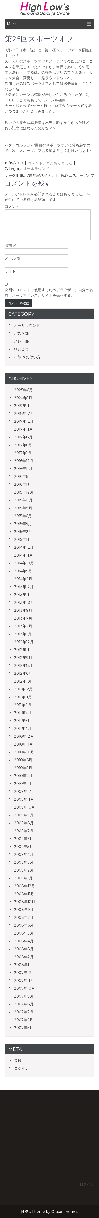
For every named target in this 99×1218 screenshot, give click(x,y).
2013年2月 (23, 626)
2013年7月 (23, 618)
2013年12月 (24, 587)
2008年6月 (23, 925)
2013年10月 (24, 602)
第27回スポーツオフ (77, 175)
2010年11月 (23, 744)
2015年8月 (23, 508)
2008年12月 (24, 886)
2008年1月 (23, 965)
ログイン (21, 1068)
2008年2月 (24, 957)
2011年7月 (22, 713)
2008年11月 (24, 894)
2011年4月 (22, 728)
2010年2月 (23, 776)
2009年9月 (23, 815)
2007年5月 (23, 1028)
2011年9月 (22, 705)
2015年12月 (23, 492)
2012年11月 (23, 650)
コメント (14, 206)
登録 (17, 1060)
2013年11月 (23, 594)
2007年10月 (24, 988)
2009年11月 (24, 799)
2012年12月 (24, 642)
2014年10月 (24, 563)
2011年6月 (22, 720)
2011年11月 (23, 697)
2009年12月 (24, 791)
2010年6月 (23, 760)
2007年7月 (23, 1012)
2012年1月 (22, 681)
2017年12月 (24, 421)
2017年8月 (23, 437)
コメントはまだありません (50, 163)
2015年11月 (23, 500)
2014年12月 (24, 547)
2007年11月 (24, 980)
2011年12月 (23, 689)
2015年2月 (23, 531)
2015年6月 (23, 516)
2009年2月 (23, 870)
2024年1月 (23, 398)
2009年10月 (24, 807)
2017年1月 (22, 453)
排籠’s (49, 9)
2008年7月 (24, 917)
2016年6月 (23, 476)
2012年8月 (23, 665)
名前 (11, 245)
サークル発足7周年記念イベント (31, 175)
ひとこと (21, 349)
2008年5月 (23, 933)
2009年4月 (23, 854)
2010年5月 (23, 768)
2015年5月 (23, 524)
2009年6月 (23, 839)
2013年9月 (23, 610)
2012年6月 (23, 673)
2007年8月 (24, 1004)
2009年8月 (24, 823)
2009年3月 (23, 862)
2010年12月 (24, 736)
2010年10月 (24, 752)
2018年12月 (24, 413)
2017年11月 (23, 429)
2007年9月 (23, 996)
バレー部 (21, 341)
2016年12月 (23, 461)
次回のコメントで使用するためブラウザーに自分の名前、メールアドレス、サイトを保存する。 (49, 293)
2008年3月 (24, 949)
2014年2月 (23, 579)
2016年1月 (22, 484)
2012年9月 (23, 657)
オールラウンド (36, 169)
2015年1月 (22, 539)
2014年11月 (23, 555)
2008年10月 (24, 902)
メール (12, 258)
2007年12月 (24, 972)
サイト (10, 271)
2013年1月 (22, 634)
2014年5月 (23, 571)
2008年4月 (24, 941)
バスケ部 (21, 333)
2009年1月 (23, 878)
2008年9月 (24, 909)
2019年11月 (23, 405)
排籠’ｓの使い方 (27, 357)
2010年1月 (23, 783)
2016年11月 (23, 468)
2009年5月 (23, 846)
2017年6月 (23, 445)
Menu (12, 24)
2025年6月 (23, 390)
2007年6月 (23, 1020)
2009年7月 (23, 831)
